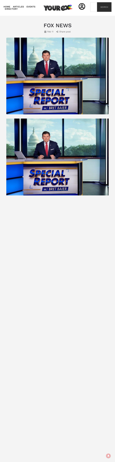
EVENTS (31, 7)
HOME (7, 7)
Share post (65, 31)
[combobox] (93, 7)
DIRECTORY (11, 9)
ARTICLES (18, 7)
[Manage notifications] (108, 456)
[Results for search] (93, 13)
